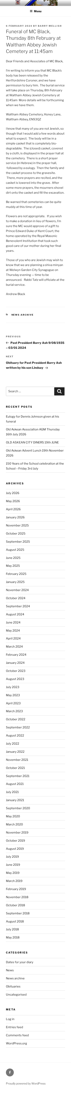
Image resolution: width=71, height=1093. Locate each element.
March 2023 (14, 711)
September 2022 (18, 727)
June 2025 (13, 558)
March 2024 (14, 646)
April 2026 (13, 509)
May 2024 (13, 630)
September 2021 (17, 776)
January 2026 (15, 517)
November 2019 (17, 832)
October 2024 (15, 598)
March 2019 (14, 881)
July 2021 (12, 792)
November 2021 (17, 760)
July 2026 (12, 493)
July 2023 (12, 687)
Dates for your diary (19, 962)
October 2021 (15, 768)
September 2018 (18, 913)
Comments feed (17, 1035)
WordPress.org (16, 1043)
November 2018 (17, 897)
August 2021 (15, 784)
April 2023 (13, 703)
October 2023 (15, 671)
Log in (10, 1019)
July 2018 (12, 929)
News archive (22, 314)
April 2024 (13, 638)
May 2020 (13, 816)
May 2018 (13, 937)
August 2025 (15, 550)
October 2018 (15, 905)
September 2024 (18, 606)
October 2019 (15, 840)
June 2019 (13, 865)
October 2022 (15, 719)
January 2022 (15, 752)
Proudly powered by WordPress (26, 1083)
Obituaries (13, 986)
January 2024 (15, 663)
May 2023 (13, 695)
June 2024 (13, 622)
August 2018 (15, 921)
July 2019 (12, 856)
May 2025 (13, 566)
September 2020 (18, 808)
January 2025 (15, 582)
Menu (37, 11)
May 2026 (13, 501)
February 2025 (16, 574)
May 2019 (13, 873)
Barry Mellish (50, 26)
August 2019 (15, 849)
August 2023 (15, 679)
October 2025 (15, 533)
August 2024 (15, 614)
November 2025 (17, 525)
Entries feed (14, 1027)
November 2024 (17, 590)
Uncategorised (16, 994)
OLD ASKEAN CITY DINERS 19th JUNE (32, 442)
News (10, 970)
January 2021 (15, 800)
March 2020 (14, 824)
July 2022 (12, 743)
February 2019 (16, 889)
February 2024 (16, 654)
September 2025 (18, 541)
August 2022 (15, 735)
